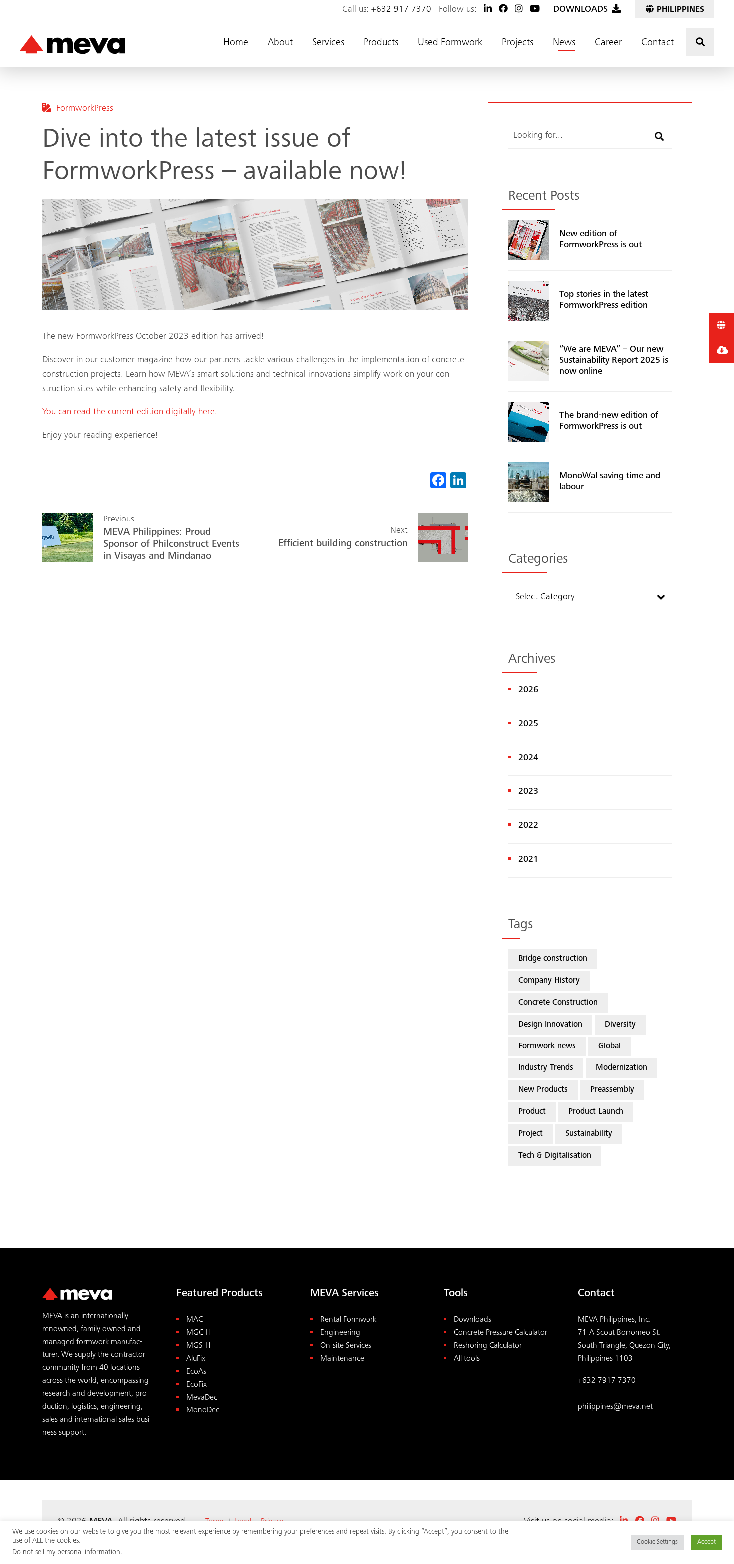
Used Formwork (450, 43)
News (564, 43)
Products (381, 43)
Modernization (621, 1068)
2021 (528, 859)
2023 (528, 791)
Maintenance (342, 1359)
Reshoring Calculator (488, 1346)
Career (608, 43)
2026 (528, 690)
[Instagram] (519, 9)
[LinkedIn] (488, 9)
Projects (517, 43)
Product (532, 1112)
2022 (528, 825)
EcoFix (196, 1385)
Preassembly (612, 1090)
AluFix (195, 1359)
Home (235, 43)
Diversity (620, 1025)
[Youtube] (535, 9)
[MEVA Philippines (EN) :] (72, 45)
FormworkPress (84, 108)
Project (530, 1134)
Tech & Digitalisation (554, 1156)
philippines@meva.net (615, 1407)
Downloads (472, 1320)
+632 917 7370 (401, 9)
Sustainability (588, 1134)
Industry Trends (545, 1068)
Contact (657, 43)
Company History (549, 981)
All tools (467, 1359)
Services (328, 43)
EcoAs (196, 1372)
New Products (543, 1090)
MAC (194, 1320)
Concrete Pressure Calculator (500, 1333)
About (280, 43)
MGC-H (198, 1333)
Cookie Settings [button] (657, 1542)
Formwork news (547, 1047)
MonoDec (202, 1410)
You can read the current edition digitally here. (129, 412)
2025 (528, 724)
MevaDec (201, 1398)
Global (609, 1047)
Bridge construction (552, 959)
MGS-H (198, 1346)
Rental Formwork (348, 1320)
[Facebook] (503, 9)
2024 (528, 758)
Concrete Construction (558, 1003)
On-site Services (345, 1346)
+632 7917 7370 (607, 1381)
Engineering (340, 1333)
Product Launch (595, 1112)
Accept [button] (706, 1542)
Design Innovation (550, 1025)
